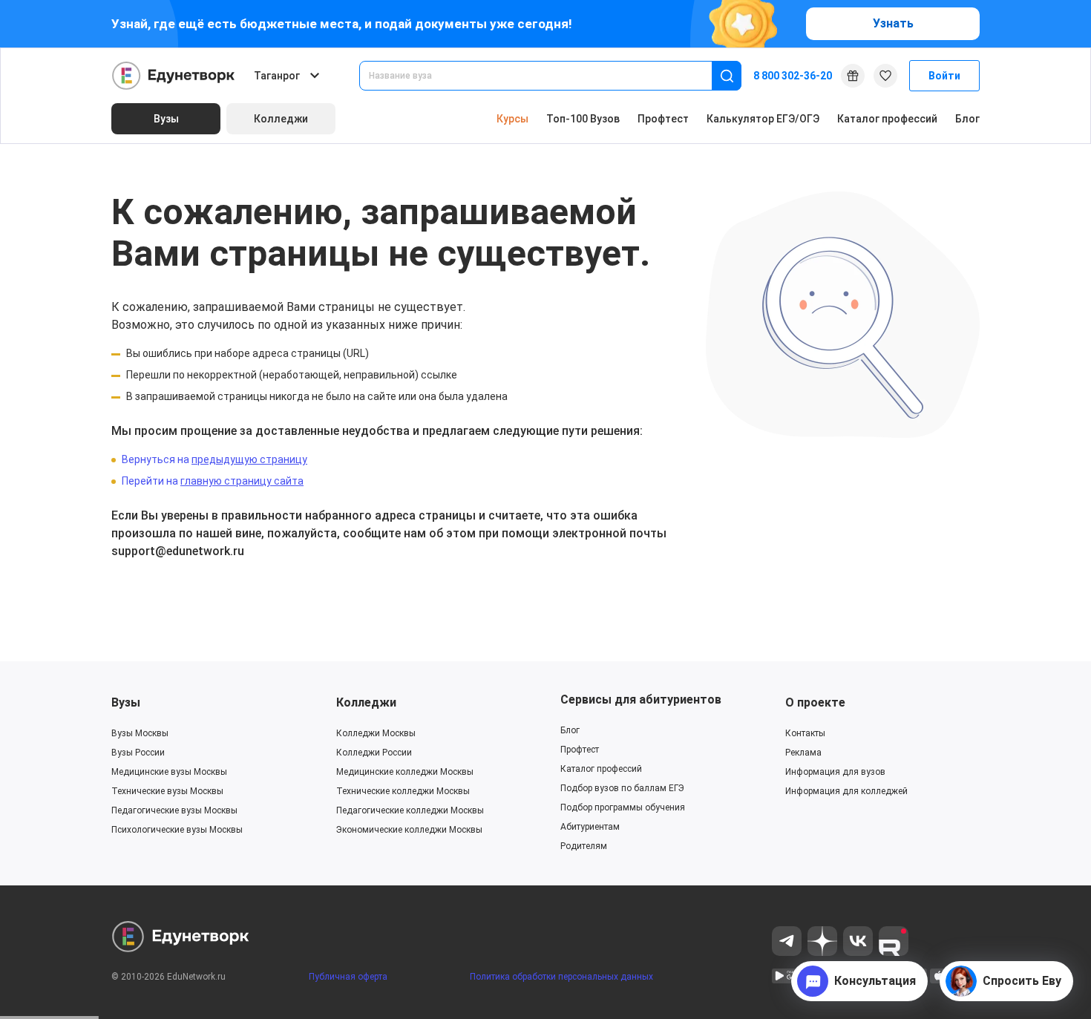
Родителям (583, 846)
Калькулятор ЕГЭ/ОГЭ (763, 119)
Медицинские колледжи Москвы (405, 772)
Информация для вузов (835, 772)
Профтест (663, 119)
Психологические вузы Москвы (177, 830)
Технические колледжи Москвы (403, 791)
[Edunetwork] (173, 76)
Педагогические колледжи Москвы (410, 810)
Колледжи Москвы (376, 733)
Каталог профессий (887, 119)
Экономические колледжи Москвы (409, 830)
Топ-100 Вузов (583, 119)
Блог (967, 119)
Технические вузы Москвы (167, 791)
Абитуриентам (590, 827)
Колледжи (366, 702)
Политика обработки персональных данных (561, 977)
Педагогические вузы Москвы (174, 810)
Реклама (803, 752)
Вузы (125, 702)
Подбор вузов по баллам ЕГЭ (622, 788)
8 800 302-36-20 (792, 76)
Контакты (805, 733)
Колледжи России (374, 752)
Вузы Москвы (139, 733)
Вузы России (138, 752)
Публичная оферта (348, 977)
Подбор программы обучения (622, 807)
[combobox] (546, 76)
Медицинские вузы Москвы (169, 772)
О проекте (815, 702)
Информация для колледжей (846, 791)
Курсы (512, 119)
